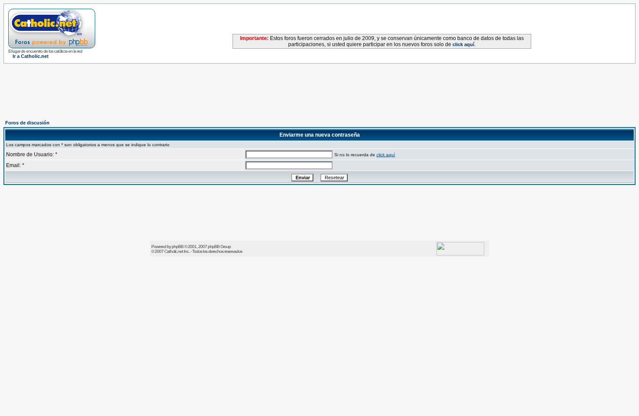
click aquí (463, 44)
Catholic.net (173, 251)
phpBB (177, 246)
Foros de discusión (27, 122)
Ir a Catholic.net (31, 56)
